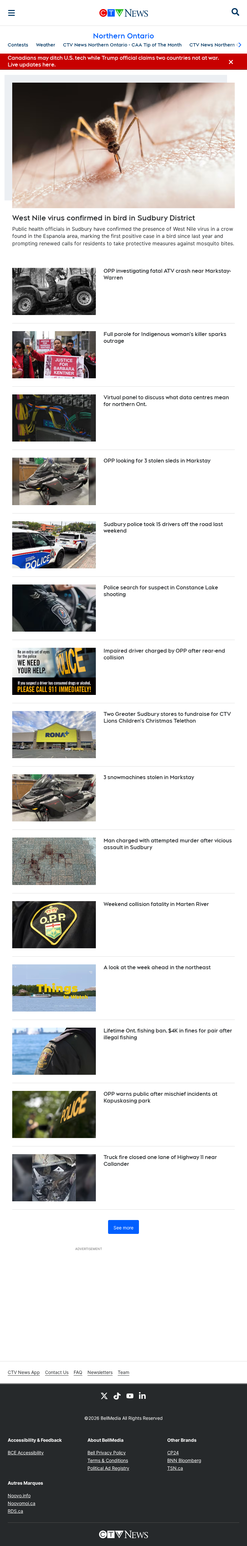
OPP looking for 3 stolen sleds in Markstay (157, 461)
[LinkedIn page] (143, 1395)
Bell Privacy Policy (106, 1452)
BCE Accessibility (26, 1452)
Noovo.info (19, 1495)
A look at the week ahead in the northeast (157, 967)
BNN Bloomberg (184, 1460)
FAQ (78, 1372)
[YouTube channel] (130, 1395)
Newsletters (100, 1372)
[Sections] (11, 12)
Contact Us (57, 1372)
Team (123, 1372)
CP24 (173, 1452)
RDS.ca (15, 1511)
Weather (45, 44)
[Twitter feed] (104, 1395)
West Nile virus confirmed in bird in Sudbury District (103, 218)
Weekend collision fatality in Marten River (156, 904)
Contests (18, 44)
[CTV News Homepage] (123, 13)
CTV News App (24, 1372)
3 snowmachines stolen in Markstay (149, 777)
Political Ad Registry (108, 1468)
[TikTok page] (117, 1395)
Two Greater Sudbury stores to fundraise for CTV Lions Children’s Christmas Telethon (167, 717)
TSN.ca (175, 1468)
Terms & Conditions (107, 1460)
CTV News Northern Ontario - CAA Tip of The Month (122, 44)
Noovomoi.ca (21, 1503)
